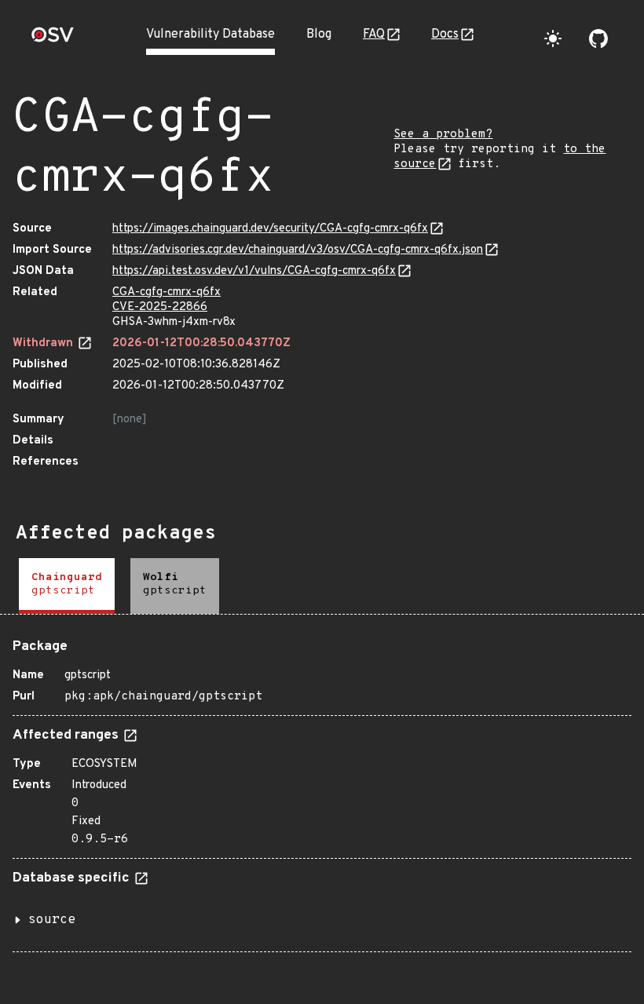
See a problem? (442, 134)
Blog (318, 34)
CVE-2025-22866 (159, 307)
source (51, 920)
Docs (445, 34)
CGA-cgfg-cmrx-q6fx (166, 292)
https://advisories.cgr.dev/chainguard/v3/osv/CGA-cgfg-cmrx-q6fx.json (297, 250)
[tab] (67, 586)
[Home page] (52, 39)
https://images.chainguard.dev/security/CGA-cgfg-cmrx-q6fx (270, 228)
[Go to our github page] (598, 38)
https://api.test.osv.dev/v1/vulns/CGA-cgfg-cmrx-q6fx (254, 271)
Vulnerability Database (210, 34)
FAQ (374, 34)
